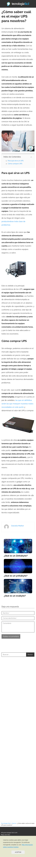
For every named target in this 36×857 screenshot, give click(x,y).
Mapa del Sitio (5, 834)
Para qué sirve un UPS (16, 161)
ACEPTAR (18, 852)
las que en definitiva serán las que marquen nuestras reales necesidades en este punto (17, 403)
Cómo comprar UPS (15, 164)
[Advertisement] (18, 737)
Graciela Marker (17, 526)
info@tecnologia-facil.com (9, 832)
